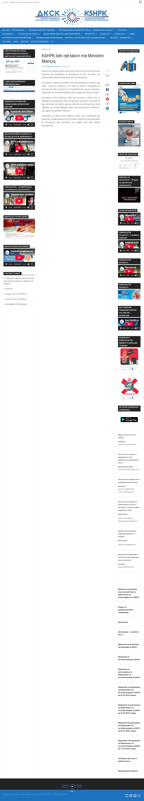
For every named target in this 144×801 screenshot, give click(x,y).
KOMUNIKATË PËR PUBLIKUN (16, 304)
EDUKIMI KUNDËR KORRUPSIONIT (49, 38)
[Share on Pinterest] (107, 97)
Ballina (6, 30)
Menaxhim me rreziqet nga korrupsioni (61, 34)
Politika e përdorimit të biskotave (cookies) (24, 2)
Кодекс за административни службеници (125, 609)
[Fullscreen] (32, 124)
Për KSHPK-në (18, 30)
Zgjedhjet (105, 34)
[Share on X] (107, 78)
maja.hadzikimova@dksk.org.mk (131, 469)
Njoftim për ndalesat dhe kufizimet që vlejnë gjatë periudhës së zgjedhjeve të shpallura (18, 281)
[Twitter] (135, 795)
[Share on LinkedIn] (107, 106)
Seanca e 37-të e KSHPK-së (16, 294)
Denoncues (125, 38)
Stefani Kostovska (52, 67)
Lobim (131, 34)
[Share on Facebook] (107, 87)
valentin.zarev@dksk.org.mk (130, 521)
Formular (119, 34)
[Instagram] (139, 795)
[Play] (6, 124)
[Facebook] (131, 795)
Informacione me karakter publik (75, 30)
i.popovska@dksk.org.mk (129, 544)
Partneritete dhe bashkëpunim (16, 38)
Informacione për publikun (41, 30)
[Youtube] (126, 795)
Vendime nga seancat (103, 30)
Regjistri (122, 30)
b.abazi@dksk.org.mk (128, 492)
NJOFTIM (9, 289)
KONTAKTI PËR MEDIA (40, 42)
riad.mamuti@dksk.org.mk (129, 444)
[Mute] (28, 124)
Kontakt (5, 2)
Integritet (90, 34)
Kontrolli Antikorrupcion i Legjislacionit (85, 38)
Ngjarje (114, 38)
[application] (19, 118)
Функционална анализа (127, 771)
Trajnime (6, 42)
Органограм (123, 622)
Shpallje (46, 49)
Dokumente (7, 34)
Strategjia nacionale (28, 34)
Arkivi (16, 42)
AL (52, 42)
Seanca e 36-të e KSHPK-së (16, 299)
